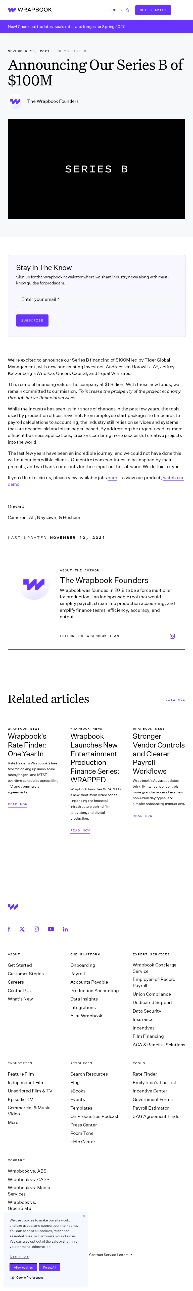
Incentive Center (150, 1091)
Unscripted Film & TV (30, 1091)
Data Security (147, 1011)
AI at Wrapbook (86, 1016)
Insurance (143, 1019)
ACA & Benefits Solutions (159, 1045)
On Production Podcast (94, 1116)
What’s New (20, 999)
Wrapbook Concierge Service (154, 968)
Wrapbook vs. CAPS (29, 1179)
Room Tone (81, 1133)
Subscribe (32, 320)
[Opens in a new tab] (11, 928)
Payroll (77, 974)
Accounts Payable (89, 982)
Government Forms (152, 1099)
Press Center (83, 1125)
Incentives (143, 1028)
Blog (75, 1082)
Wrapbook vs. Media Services (29, 1191)
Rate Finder (145, 1074)
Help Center (82, 1142)
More (13, 1122)
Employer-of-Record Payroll (154, 982)
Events (77, 1099)
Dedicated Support (152, 1002)
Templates (81, 1108)
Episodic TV (20, 1099)
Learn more (19, 1256)
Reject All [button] (49, 1267)
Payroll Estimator (151, 1108)
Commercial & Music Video (29, 1111)
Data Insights (84, 999)
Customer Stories (26, 974)
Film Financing (148, 1036)
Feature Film (21, 1074)
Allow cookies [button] (23, 1267)
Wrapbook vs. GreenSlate (22, 1205)
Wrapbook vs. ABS (27, 1171)
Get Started (153, 10)
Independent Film (26, 1082)
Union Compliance (152, 994)
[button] (27, 1277)
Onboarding (82, 965)
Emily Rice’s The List (154, 1082)
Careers (16, 982)
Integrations (83, 1007)
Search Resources (89, 1074)
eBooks (77, 1091)
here (112, 477)
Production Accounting (94, 990)
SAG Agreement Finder (157, 1116)
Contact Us (19, 990)
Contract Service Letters (108, 1254)
